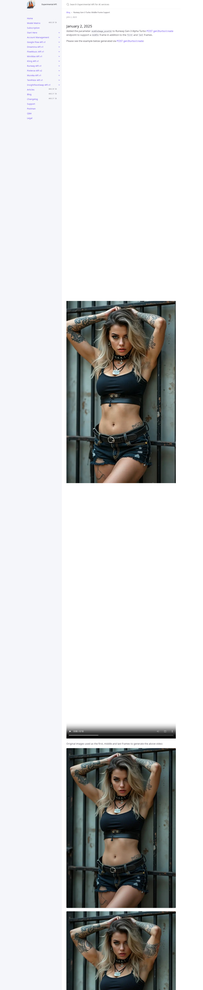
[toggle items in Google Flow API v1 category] (59, 42)
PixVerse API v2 (34, 70)
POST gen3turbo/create (160, 31)
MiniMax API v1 (34, 56)
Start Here (32, 32)
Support (31, 103)
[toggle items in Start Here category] (59, 32)
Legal (29, 118)
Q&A (29, 113)
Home (30, 18)
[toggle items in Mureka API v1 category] (59, 75)
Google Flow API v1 (36, 42)
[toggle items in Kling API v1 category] (59, 61)
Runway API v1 (34, 65)
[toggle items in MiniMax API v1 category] (59, 56)
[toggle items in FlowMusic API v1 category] (59, 51)
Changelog (32, 99)
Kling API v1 (33, 61)
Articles (30, 89)
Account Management (38, 37)
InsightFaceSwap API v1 (39, 84)
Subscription (33, 27)
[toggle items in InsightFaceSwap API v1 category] (59, 85)
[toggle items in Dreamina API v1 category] (59, 47)
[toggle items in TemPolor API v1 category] (59, 80)
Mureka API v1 (34, 75)
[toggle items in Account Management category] (59, 37)
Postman (31, 108)
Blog (29, 94)
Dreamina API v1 (35, 46)
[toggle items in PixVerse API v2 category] (59, 70)
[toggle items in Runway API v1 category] (59, 66)
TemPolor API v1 (35, 80)
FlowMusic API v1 (35, 51)
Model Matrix (33, 23)
